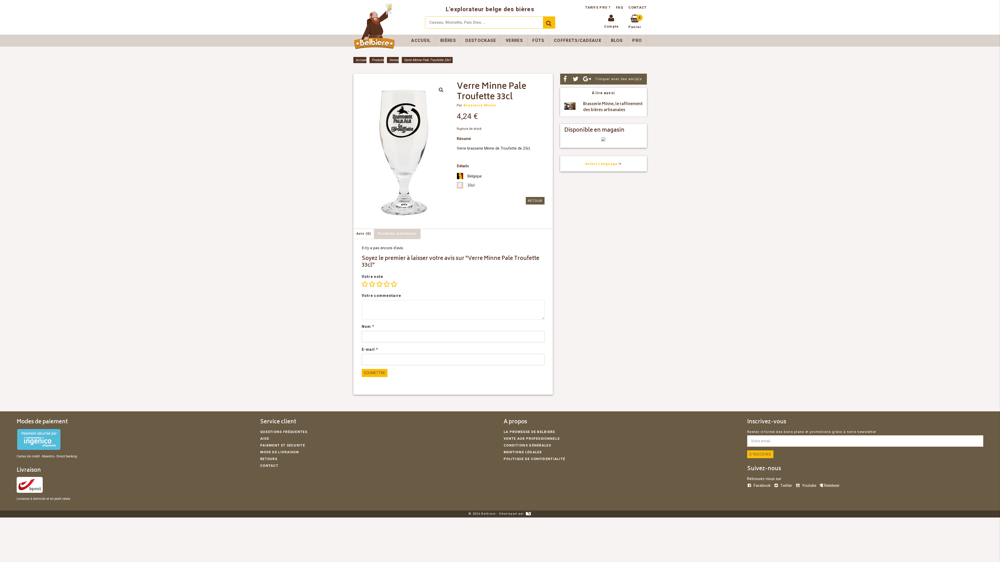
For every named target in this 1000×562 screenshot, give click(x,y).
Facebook (762, 485)
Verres (514, 40)
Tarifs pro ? (598, 7)
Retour (535, 201)
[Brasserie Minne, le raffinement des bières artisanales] (570, 107)
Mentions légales (523, 452)
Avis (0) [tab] (363, 233)
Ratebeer (831, 485)
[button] (441, 90)
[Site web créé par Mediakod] (528, 513)
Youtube (809, 485)
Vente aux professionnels (532, 438)
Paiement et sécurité (282, 445)
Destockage (480, 40)
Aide (264, 438)
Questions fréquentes (283, 432)
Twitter (786, 485)
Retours (268, 459)
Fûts (538, 40)
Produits (378, 60)
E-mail (370, 349)
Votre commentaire (381, 295)
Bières (448, 40)
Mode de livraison (279, 452)
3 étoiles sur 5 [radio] (379, 284)
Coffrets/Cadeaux (577, 40)
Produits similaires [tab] (397, 233)
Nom (368, 326)
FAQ (619, 7)
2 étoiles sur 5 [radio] (372, 284)
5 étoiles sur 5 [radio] (394, 284)
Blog (617, 40)
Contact (637, 7)
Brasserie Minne (480, 105)
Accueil (421, 40)
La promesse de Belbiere (529, 432)
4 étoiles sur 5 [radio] (387, 284)
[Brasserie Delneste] (603, 140)
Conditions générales (527, 445)
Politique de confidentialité (534, 459)
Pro (637, 40)
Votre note (372, 276)
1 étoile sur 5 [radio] (365, 284)
